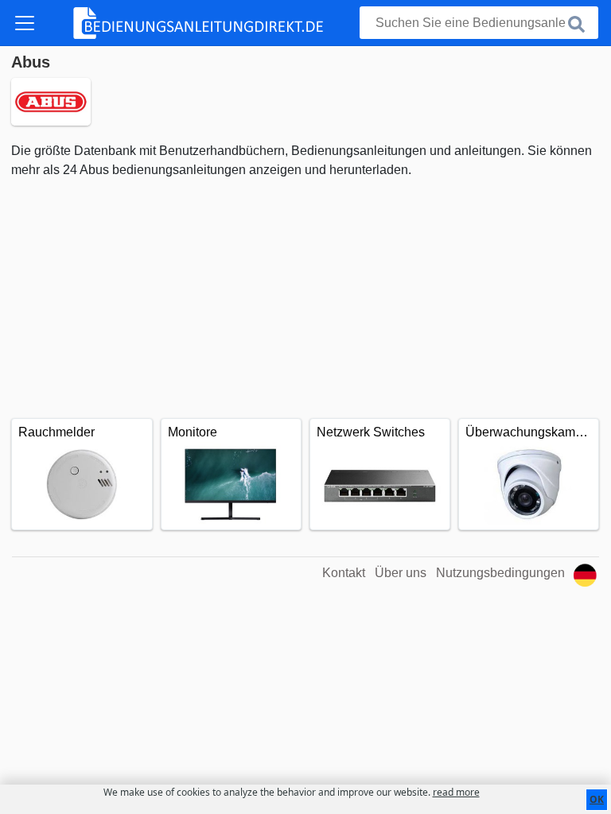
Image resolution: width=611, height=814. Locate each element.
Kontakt (343, 572)
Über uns (400, 572)
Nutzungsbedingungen (500, 572)
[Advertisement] (305, 299)
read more (456, 792)
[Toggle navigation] (25, 23)
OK (597, 799)
